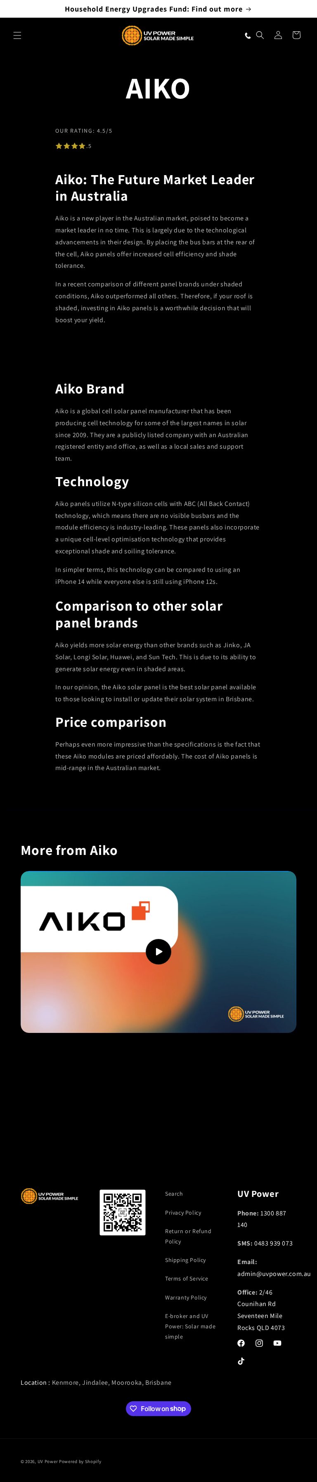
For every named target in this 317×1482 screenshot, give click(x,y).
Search (174, 1193)
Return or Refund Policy (188, 1236)
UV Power (48, 1461)
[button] (17, 35)
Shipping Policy (185, 1260)
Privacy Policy (183, 1212)
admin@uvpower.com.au (274, 1273)
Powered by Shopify (80, 1461)
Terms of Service (186, 1278)
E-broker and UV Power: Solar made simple (190, 1326)
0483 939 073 (273, 1243)
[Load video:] (158, 952)
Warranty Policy (186, 1297)
